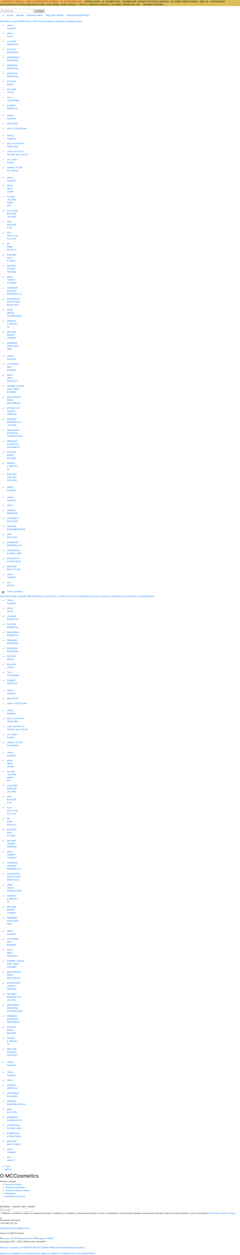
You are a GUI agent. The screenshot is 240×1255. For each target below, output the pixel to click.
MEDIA (19, 15)
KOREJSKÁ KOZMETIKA (12, 75)
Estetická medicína (55, 21)
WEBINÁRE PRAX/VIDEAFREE (13, 346)
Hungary (49, 1238)
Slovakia (14, 1238)
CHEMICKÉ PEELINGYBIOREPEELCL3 (14, 291)
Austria (31, 1238)
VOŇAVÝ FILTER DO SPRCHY (14, 169)
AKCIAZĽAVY (10, 35)
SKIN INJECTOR (12, 536)
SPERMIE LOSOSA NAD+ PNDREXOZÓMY (15, 389)
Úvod (7, 1166)
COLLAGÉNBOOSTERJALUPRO (12, 213)
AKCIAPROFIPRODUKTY (12, 378)
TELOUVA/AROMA (13, 99)
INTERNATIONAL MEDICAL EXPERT (41, 1253)
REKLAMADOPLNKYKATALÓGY (12, 477)
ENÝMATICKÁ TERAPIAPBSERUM (13, 411)
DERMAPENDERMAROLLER (14, 544)
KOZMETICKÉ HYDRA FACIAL (14, 560)
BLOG (9, 15)
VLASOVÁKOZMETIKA (12, 43)
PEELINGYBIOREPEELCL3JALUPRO (14, 422)
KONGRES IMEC (34, 15)
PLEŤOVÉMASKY (11, 83)
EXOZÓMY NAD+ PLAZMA (12, 258)
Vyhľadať (39, 11)
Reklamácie (10, 1193)
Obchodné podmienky (15, 1187)
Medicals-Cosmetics (9, 1247)
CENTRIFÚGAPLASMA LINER (14, 552)
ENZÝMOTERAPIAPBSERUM (11, 269)
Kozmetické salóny (73, 21)
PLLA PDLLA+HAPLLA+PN (12, 235)
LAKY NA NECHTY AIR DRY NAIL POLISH (17, 153)
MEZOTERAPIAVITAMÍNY (11, 280)
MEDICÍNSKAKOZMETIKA (13, 59)
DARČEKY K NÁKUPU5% (12, 324)
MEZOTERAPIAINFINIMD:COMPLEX (14, 400)
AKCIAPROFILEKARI (10, 188)
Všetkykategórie (11, 27)
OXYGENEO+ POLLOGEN (13, 520)
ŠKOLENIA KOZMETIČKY (78, 15)
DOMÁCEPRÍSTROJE (12, 107)
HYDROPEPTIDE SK (30, 1247)
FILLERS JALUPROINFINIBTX (11, 201)
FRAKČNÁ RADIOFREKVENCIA (16, 528)
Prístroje (42, 21)
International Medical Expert (70, 1247)
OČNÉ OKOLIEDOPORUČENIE (14, 313)
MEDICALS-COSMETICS (11, 1253)
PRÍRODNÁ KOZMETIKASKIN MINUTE (13, 444)
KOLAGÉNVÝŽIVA (11, 91)
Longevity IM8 (17, 21)
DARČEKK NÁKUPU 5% (12, 466)
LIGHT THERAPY (11, 576)
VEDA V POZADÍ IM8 (16, 128)
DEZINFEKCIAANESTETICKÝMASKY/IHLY (14, 302)
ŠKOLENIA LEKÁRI (54, 15)
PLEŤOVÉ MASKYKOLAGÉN (11, 455)
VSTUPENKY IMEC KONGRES (13, 367)
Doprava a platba (13, 1184)
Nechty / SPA (31, 21)
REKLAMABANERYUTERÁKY (11, 335)
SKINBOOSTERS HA (11, 224)
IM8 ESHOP (12, 123)
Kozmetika (5, 21)
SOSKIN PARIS (48, 1247)
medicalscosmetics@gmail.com (15, 1228)
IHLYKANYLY (11, 584)
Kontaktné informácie (15, 1196)
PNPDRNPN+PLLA (11, 246)
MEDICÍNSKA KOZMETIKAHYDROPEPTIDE (14, 433)
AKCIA (10, 505)
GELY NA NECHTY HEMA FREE (16, 145)
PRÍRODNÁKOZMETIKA (12, 67)
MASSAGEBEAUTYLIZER (13, 568)
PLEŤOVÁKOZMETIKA (12, 51)
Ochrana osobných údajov (17, 1190)
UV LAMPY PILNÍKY (12, 161)
